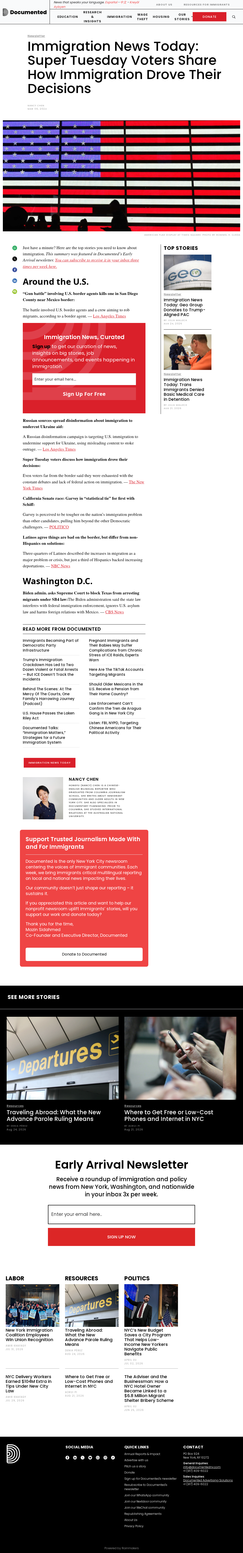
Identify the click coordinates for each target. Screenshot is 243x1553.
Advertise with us (136, 1460)
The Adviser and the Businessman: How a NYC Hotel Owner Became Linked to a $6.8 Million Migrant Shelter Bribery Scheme (149, 1388)
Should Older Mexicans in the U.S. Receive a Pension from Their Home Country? (116, 689)
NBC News (60, 566)
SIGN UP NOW (121, 1237)
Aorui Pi (71, 1392)
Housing (161, 17)
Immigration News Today (49, 763)
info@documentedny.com (202, 1467)
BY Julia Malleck (175, 320)
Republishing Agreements (143, 1514)
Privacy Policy (134, 1526)
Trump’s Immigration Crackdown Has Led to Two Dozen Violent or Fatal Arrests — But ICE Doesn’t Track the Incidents (50, 669)
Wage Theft (142, 17)
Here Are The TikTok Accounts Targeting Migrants (116, 672)
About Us (164, 4)
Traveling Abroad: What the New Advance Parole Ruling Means (54, 1115)
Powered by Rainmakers (121, 1548)
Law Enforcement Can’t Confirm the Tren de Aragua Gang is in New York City (115, 708)
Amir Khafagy (16, 1346)
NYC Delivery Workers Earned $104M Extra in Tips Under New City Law (28, 1384)
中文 (123, 2)
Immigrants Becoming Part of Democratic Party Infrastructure (51, 645)
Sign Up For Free (84, 393)
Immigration (119, 17)
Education (67, 17)
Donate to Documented (84, 954)
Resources (15, 1106)
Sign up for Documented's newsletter (150, 1479)
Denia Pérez (74, 1350)
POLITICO (59, 527)
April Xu (130, 1360)
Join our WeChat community (144, 1508)
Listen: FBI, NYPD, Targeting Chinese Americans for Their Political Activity (115, 727)
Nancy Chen (36, 105)
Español (111, 2)
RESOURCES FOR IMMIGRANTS (207, 4)
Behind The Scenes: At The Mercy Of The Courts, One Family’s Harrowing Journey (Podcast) (49, 696)
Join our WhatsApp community (146, 1495)
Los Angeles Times (109, 316)
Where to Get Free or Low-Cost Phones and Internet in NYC (168, 1115)
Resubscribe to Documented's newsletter (145, 1487)
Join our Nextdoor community (145, 1501)
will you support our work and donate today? (81, 911)
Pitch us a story (135, 1466)
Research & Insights (92, 16)
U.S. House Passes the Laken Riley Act (49, 716)
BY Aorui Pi (132, 1125)
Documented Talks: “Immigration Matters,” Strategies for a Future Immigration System (44, 735)
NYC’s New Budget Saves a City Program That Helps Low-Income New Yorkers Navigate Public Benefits (147, 1342)
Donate (129, 1472)
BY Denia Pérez (17, 1125)
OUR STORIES (182, 17)
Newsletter (36, 36)
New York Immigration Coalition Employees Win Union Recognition (29, 1335)
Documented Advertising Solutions (208, 1480)
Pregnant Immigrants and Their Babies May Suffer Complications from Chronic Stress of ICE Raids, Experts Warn (115, 650)
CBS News (114, 612)
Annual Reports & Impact (142, 1454)
